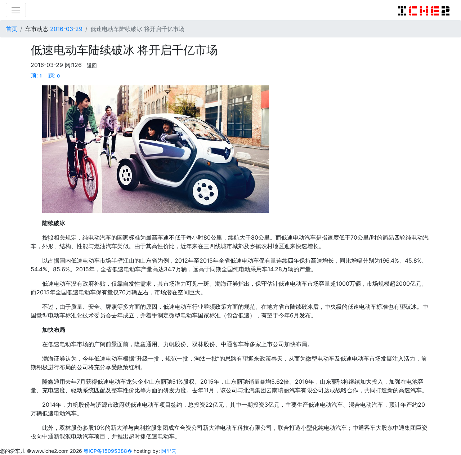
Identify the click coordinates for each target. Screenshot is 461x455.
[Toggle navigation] (16, 10)
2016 (56, 28)
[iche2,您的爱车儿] (423, 10)
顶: (36, 75)
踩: (54, 75)
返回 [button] (92, 65)
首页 (11, 28)
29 (78, 28)
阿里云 (168, 451)
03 (69, 28)
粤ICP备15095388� (109, 451)
